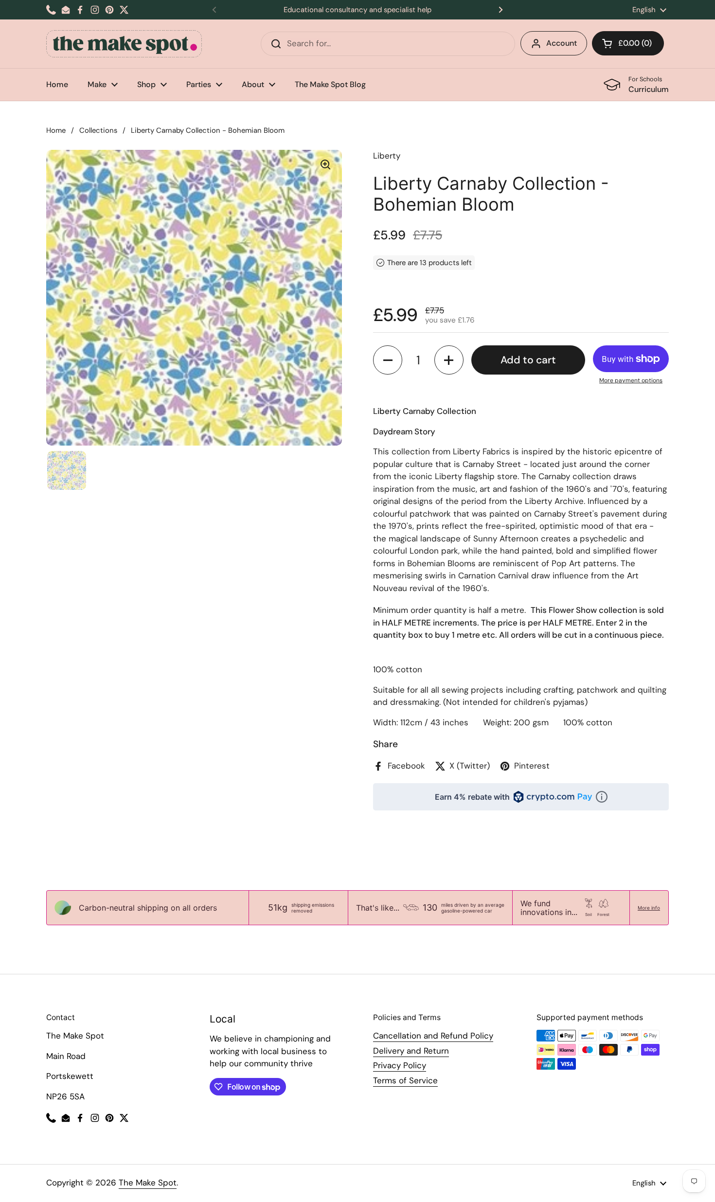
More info (649, 908)
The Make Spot (148, 1182)
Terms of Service (405, 1080)
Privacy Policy (399, 1065)
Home (56, 130)
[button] (628, 43)
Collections (98, 130)
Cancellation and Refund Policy (433, 1035)
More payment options (630, 380)
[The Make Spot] (124, 43)
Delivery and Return (411, 1050)
